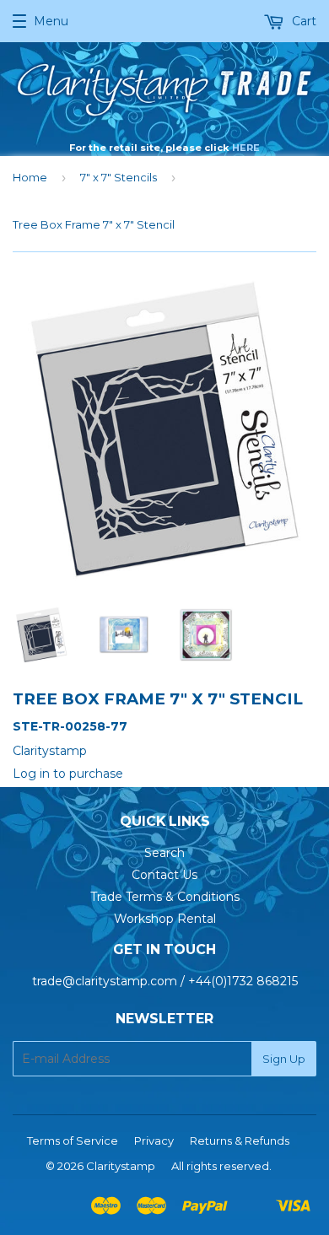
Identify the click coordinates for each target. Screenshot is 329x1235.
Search (164, 852)
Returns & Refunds (239, 1140)
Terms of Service (72, 1140)
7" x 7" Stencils (118, 177)
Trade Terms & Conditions (165, 896)
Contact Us (164, 874)
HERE (246, 148)
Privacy (154, 1140)
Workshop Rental (165, 918)
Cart (302, 21)
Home (30, 177)
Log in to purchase (68, 773)
